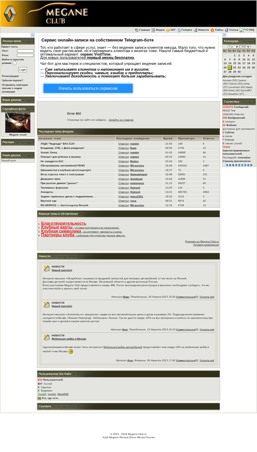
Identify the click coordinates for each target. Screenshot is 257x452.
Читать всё (207, 296)
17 (243, 63)
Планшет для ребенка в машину (61, 156)
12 (253, 59)
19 (253, 63)
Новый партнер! (62, 270)
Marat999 (63, 394)
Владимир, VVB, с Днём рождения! (62, 148)
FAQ (251, 29)
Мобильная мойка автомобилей (122, 347)
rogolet (52, 394)
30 (239, 71)
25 (248, 67)
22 (234, 67)
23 (239, 67)
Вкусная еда (48, 200)
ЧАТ (172, 29)
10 (243, 59)
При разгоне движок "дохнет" (59, 183)
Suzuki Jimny (49, 152)
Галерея (186, 29)
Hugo (126, 296)
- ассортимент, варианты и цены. (81, 231)
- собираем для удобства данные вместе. (83, 235)
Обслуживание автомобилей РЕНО (63, 165)
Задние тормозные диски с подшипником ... (68, 196)
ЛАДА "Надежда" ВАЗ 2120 (58, 143)
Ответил (123, 143)
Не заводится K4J (52, 161)
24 (243, 67)
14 (229, 63)
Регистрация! (10, 76)
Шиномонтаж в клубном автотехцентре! (66, 170)
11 (248, 59)
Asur (125, 329)
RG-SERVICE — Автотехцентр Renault (64, 205)
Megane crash (18, 134)
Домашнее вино (50, 178)
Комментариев (185, 296)
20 (225, 67)
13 (225, 63)
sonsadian (244, 157)
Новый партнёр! (62, 306)
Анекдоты (47, 192)
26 (253, 67)
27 (225, 71)
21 (229, 67)
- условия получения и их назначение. (80, 227)
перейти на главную (121, 119)
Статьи (233, 29)
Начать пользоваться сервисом (88, 88)
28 (229, 71)
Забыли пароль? (12, 80)
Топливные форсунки (54, 187)
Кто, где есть (50, 398)
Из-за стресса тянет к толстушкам (62, 174)
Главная (144, 29)
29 (234, 71)
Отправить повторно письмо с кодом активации (15, 88)
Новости (203, 29)
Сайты (219, 29)
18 (248, 63)
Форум (160, 29)
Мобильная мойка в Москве (69, 338)
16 (239, 63)
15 (234, 63)
